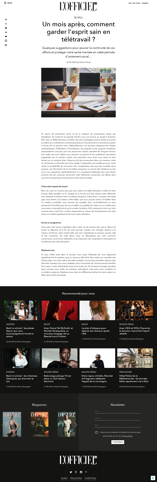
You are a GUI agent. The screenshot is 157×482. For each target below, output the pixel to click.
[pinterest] (6, 28)
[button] (75, 424)
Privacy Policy (128, 436)
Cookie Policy (90, 478)
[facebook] (6, 24)
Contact (64, 478)
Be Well (78, 17)
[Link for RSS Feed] (86, 472)
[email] (6, 20)
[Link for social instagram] (81, 472)
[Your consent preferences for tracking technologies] (153, 478)
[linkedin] (6, 32)
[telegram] (6, 45)
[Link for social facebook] (76, 472)
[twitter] (6, 37)
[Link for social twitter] (71, 472)
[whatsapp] (6, 41)
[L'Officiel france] (78, 6)
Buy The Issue (134, 3)
